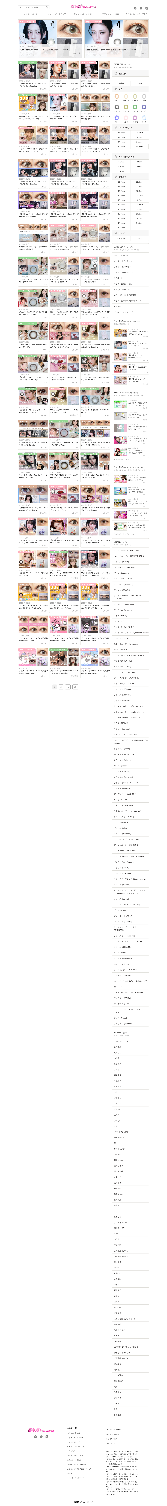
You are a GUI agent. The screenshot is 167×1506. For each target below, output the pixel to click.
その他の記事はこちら (121, 459)
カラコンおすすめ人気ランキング (127, 301)
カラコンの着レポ (121, 255)
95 (75, 687)
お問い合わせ (111, 1443)
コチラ (119, 1464)
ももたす (145, 336)
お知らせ (117, 306)
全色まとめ (118, 278)
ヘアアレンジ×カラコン (110, 14)
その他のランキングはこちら (124, 534)
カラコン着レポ (30, 14)
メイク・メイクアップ (57, 14)
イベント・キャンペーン (124, 312)
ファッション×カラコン (83, 14)
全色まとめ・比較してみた (137, 14)
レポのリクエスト (112, 1439)
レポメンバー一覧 (112, 1434)
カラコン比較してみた (123, 284)
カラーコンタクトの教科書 (125, 295)
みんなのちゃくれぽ (122, 289)
